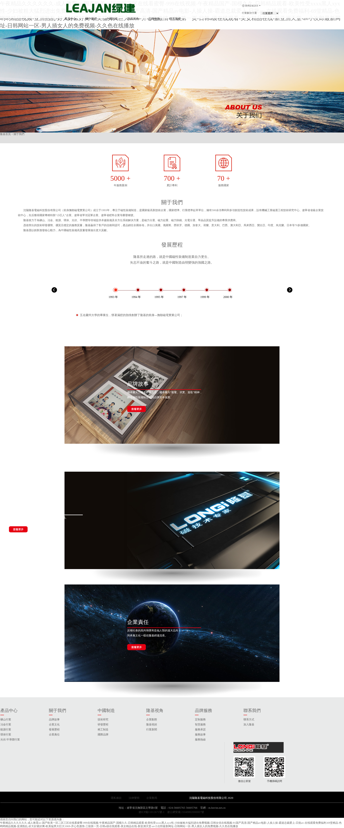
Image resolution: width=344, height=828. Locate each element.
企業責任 (54, 734)
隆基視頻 (151, 724)
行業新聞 (151, 729)
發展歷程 (54, 729)
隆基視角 (133, 18)
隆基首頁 (5, 134)
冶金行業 (5, 724)
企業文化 (54, 724)
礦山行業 (5, 719)
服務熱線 (200, 739)
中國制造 (112, 18)
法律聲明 (136, 797)
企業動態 (151, 719)
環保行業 (5, 734)
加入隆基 (248, 724)
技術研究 (103, 719)
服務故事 (200, 734)
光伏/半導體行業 (10, 739)
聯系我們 (175, 18)
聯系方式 (248, 719)
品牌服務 (154, 18)
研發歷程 (103, 724)
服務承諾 (200, 729)
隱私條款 (116, 797)
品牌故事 (54, 719)
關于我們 (91, 18)
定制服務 (200, 719)
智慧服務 (200, 724)
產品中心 (70, 18)
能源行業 (5, 729)
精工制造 (103, 729)
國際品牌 (103, 734)
